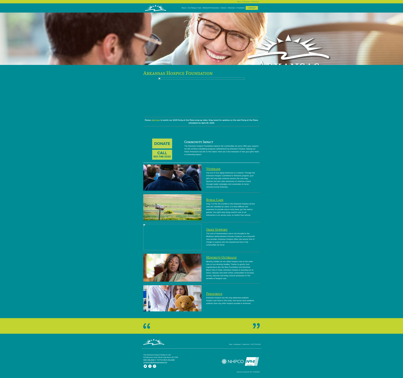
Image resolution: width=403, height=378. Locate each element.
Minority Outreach (221, 257)
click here (155, 120)
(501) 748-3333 (148, 360)
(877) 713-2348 (255, 344)
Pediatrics (214, 293)
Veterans (213, 168)
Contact (252, 8)
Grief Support (217, 229)
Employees (246, 1)
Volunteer (231, 8)
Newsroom (255, 1)
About (184, 8)
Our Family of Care (194, 8)
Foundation (241, 8)
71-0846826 (256, 372)
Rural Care (214, 199)
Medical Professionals (211, 8)
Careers (223, 8)
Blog (238, 1)
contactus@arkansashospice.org (155, 362)
